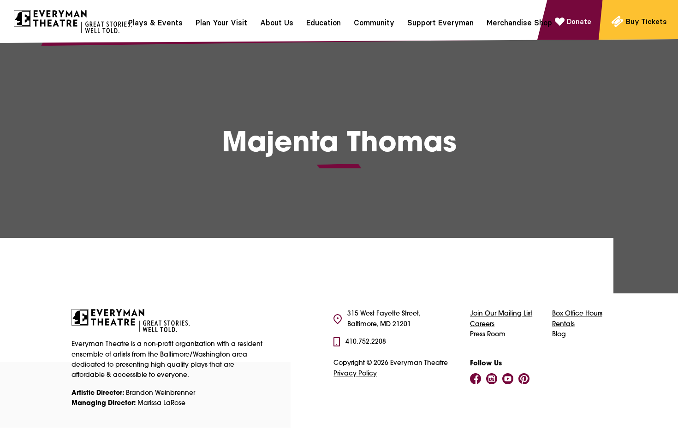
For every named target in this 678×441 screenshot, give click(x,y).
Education (323, 22)
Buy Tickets (646, 21)
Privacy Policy (355, 373)
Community (374, 22)
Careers (482, 324)
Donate (579, 21)
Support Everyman (440, 22)
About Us (276, 22)
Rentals (563, 324)
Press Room (488, 334)
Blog (559, 334)
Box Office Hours (577, 313)
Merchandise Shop (519, 22)
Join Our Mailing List (501, 313)
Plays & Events (155, 22)
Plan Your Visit (221, 22)
